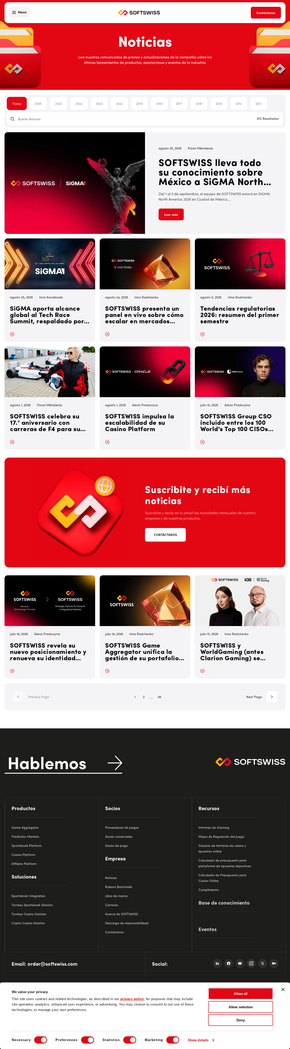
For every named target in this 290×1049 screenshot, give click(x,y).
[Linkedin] (217, 963)
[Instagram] (251, 963)
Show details (198, 1040)
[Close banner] (283, 989)
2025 (58, 103)
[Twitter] (262, 963)
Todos (16, 103)
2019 (139, 103)
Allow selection (241, 1007)
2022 (119, 103)
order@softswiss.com (52, 963)
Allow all (240, 994)
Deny (241, 1020)
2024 (78, 103)
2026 (38, 103)
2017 (179, 103)
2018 (159, 103)
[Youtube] (239, 963)
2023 (99, 103)
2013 (259, 103)
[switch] (87, 1040)
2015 (219, 103)
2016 (199, 103)
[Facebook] (228, 963)
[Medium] (273, 963)
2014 (239, 103)
